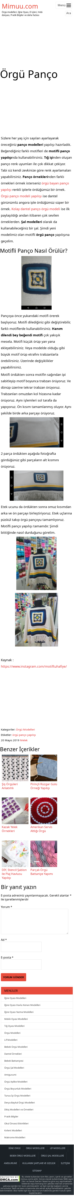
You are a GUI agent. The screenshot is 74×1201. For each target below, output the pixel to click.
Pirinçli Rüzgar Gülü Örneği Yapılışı (43, 786)
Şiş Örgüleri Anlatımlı (10, 786)
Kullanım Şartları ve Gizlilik (38, 1163)
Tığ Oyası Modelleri (14, 1025)
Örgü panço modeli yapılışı (21, 196)
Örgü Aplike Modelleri (15, 1081)
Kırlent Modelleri (13, 1130)
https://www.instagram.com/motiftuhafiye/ (34, 666)
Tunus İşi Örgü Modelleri (17, 1095)
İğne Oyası (14, 1148)
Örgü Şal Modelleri (14, 1067)
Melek (24, 740)
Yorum (6, 907)
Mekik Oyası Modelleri (16, 1019)
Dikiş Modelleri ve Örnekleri (18, 1109)
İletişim (65, 1163)
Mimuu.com (20, 6)
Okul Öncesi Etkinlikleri (16, 1123)
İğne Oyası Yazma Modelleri (19, 1012)
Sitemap (37, 1170)
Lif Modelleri (10, 1039)
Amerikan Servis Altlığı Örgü (41, 829)
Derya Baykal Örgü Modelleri (19, 1102)
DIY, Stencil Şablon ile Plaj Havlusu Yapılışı (14, 874)
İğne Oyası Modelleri (15, 998)
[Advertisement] (37, 42)
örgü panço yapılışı (24, 735)
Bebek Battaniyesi (13, 1060)
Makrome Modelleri (14, 1137)
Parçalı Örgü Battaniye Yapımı (41, 872)
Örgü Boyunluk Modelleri (17, 1088)
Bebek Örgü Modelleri (16, 1046)
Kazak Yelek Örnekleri (10, 829)
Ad (4, 940)
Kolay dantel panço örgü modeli (35, 209)
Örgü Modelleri (25, 729)
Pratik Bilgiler (11, 1116)
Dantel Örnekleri (13, 1053)
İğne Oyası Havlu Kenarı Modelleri (22, 1005)
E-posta (7, 957)
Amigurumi (10, 1074)
